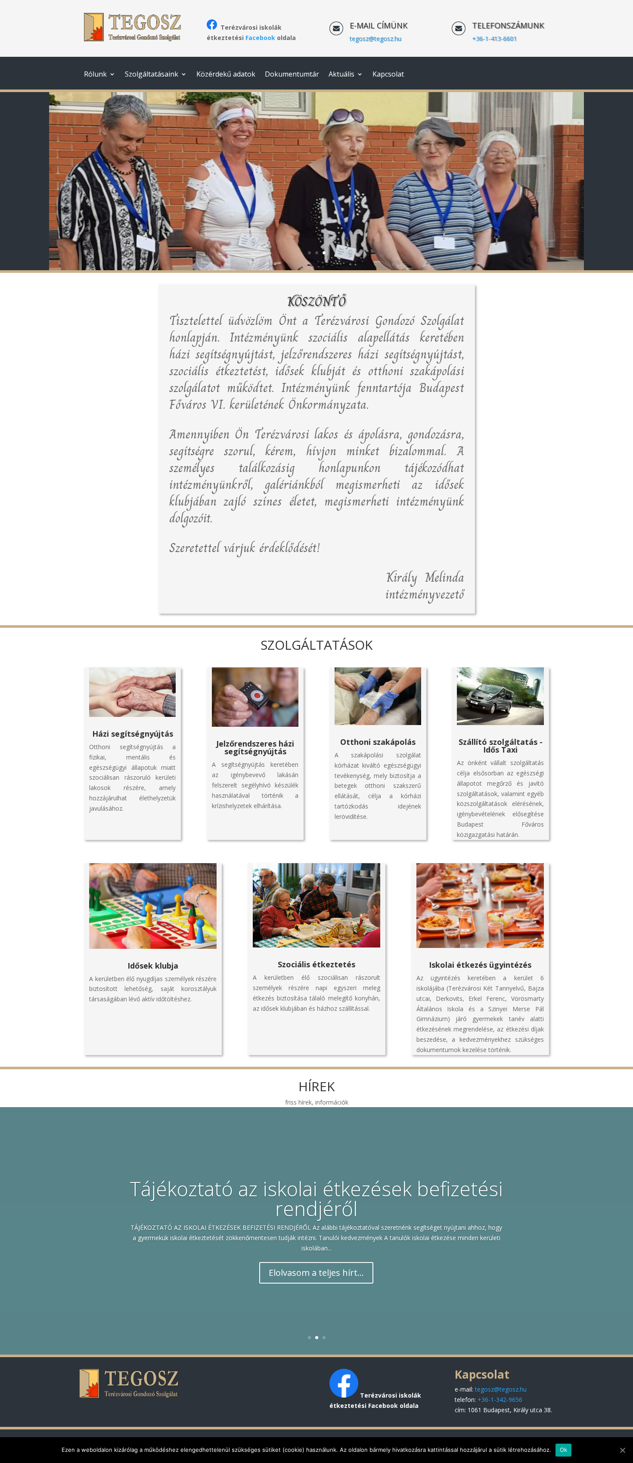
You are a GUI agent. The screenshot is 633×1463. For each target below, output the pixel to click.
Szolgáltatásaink (151, 75)
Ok (564, 1449)
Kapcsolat (388, 75)
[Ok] (622, 1450)
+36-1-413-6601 (494, 38)
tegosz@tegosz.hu (375, 38)
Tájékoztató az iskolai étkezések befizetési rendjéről (316, 1198)
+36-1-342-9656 (500, 1399)
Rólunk (95, 75)
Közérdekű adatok (225, 75)
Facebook (260, 38)
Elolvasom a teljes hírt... (316, 1272)
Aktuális (341, 75)
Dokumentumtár (292, 75)
